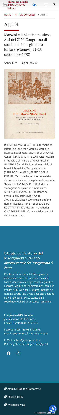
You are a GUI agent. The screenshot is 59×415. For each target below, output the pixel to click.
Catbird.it (51, 412)
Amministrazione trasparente (24, 389)
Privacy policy (15, 397)
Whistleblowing (16, 405)
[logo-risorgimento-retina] (5, 4)
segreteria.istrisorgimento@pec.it (29, 344)
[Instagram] (18, 353)
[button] (46, 5)
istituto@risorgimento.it (26, 340)
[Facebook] (8, 353)
